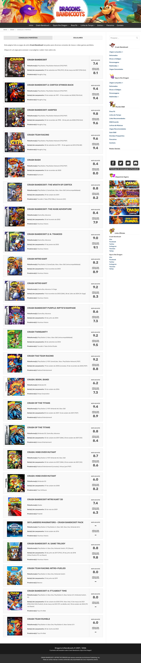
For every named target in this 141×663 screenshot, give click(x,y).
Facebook (112, 242)
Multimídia (113, 66)
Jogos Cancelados (116, 69)
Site (110, 239)
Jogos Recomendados (117, 129)
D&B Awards (114, 122)
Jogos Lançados (115, 52)
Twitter (111, 244)
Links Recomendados (117, 118)
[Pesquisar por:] (124, 38)
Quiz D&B (112, 132)
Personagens (114, 62)
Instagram (113, 246)
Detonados (113, 55)
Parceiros (113, 139)
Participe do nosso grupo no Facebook (124, 169)
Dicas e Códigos (115, 59)
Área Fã (112, 111)
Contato (112, 143)
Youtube (112, 249)
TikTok (111, 251)
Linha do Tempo (115, 115)
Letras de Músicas (116, 125)
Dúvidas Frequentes (116, 136)
